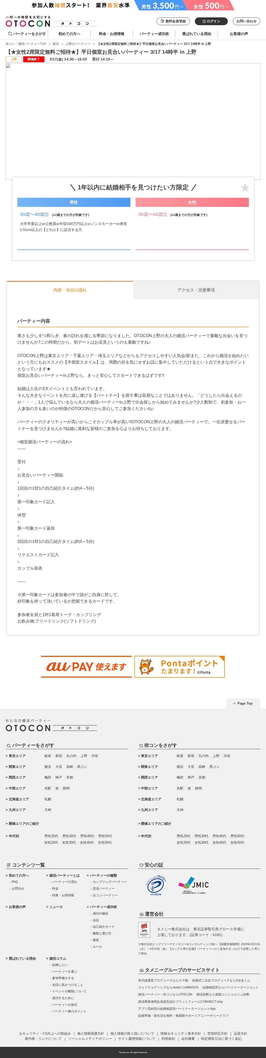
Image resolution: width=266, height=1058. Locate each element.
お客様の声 (17, 907)
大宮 (58, 767)
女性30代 (69, 842)
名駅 (47, 788)
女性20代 (51, 842)
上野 (84, 756)
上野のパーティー (77, 44)
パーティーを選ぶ (64, 971)
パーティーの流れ (64, 882)
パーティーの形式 (64, 1005)
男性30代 (69, 836)
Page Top (244, 703)
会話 (96, 920)
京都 (69, 777)
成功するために (63, 998)
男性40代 (87, 836)
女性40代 (87, 842)
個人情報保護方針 (90, 1033)
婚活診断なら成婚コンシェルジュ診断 (222, 994)
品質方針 (240, 1033)
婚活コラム (57, 958)
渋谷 (94, 756)
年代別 (14, 836)
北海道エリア (19, 799)
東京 (56, 44)
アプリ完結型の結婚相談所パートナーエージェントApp (177, 1009)
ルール (97, 946)
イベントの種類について (69, 991)
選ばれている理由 (22, 958)
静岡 (66, 788)
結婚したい (60, 965)
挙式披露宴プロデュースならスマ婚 (163, 980)
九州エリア (17, 810)
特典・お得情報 (63, 895)
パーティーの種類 (103, 875)
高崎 (69, 767)
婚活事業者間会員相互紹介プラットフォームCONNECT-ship (180, 1002)
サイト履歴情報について (136, 1039)
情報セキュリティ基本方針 (181, 1033)
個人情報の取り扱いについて (132, 1033)
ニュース (56, 907)
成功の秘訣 (100, 913)
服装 (96, 940)
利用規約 (168, 1039)
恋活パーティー (104, 888)
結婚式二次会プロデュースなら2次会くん (221, 980)
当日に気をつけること (67, 985)
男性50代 (105, 836)
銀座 (47, 756)
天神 (47, 810)
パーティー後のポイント (69, 1011)
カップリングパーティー (110, 882)
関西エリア (17, 777)
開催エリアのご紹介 (24, 823)
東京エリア (17, 756)
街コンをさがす (160, 745)
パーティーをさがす (29, 34)
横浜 (47, 767)
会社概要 (188, 1039)
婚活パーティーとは (64, 875)
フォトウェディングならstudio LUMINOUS (168, 987)
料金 (55, 888)
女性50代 (105, 842)
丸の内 (71, 756)
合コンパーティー (105, 895)
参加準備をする (63, 978)
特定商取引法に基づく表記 (221, 1039)
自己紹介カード (104, 927)
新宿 (58, 756)
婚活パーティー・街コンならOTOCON (165, 994)
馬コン (82, 767)
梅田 (47, 777)
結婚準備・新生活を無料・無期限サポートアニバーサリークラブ (183, 1016)
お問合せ (18, 888)
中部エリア (17, 788)
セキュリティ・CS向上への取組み (45, 1033)
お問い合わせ (246, 21)
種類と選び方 (102, 933)
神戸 (58, 777)
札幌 (47, 799)
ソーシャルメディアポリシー (90, 1039)
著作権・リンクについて (43, 1039)
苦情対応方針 (217, 1033)
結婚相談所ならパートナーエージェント (231, 987)
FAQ (15, 882)
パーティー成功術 (103, 907)
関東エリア (17, 767)
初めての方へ (19, 875)
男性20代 (51, 836)
